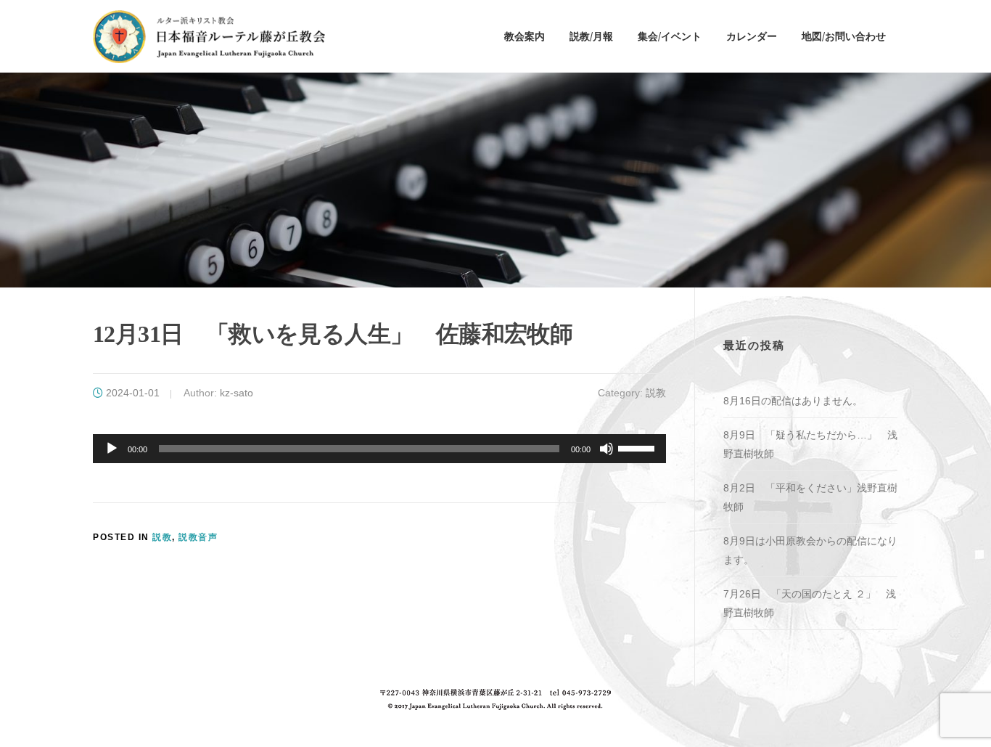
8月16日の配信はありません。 (793, 401)
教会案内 (524, 36)
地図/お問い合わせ (844, 36)
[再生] (111, 448)
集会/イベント (670, 36)
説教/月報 (591, 36)
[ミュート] (606, 448)
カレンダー (751, 36)
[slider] (638, 447)
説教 (656, 393)
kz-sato (236, 393)
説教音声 (198, 537)
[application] (379, 448)
